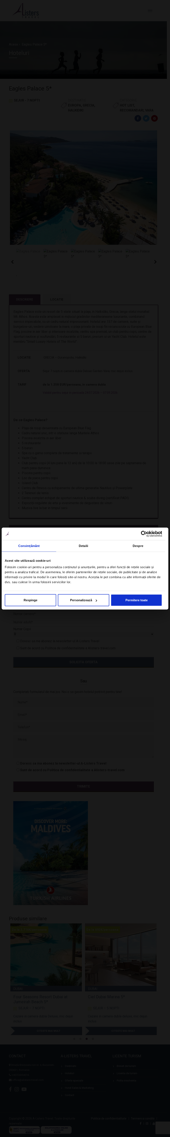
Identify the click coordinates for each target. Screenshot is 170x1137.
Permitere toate (136, 600)
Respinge (30, 600)
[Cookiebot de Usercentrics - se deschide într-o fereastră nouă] (144, 534)
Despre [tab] (138, 545)
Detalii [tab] (83, 545)
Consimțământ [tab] (29, 545)
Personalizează (81, 600)
